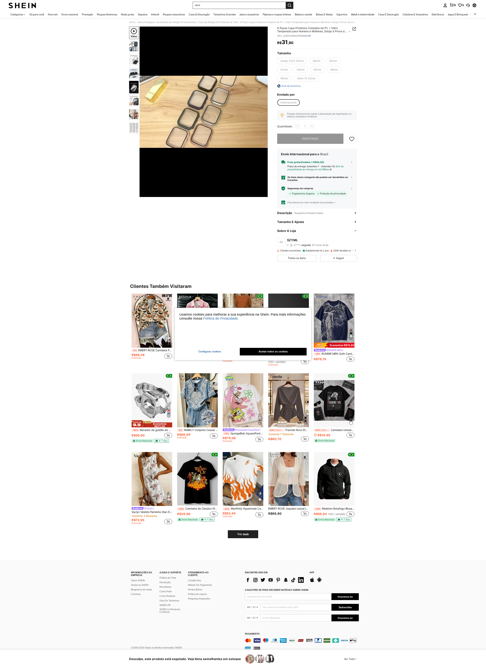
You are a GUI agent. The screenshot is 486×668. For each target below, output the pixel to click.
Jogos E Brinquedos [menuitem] (459, 14)
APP (311, 572)
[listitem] (152, 330)
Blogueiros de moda (141, 589)
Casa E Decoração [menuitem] (388, 14)
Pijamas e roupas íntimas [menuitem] (277, 14)
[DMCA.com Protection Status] (256, 648)
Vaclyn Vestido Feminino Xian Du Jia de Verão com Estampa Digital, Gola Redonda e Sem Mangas (152, 512)
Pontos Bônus (195, 589)
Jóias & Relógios (146, 22)
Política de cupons (197, 594)
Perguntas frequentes (199, 598)
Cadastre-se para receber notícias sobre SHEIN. (277, 590)
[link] (452, 5)
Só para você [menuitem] (36, 14)
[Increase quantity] (311, 126)
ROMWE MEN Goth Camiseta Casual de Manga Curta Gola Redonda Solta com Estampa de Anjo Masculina (334, 353)
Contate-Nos (194, 580)
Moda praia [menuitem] (127, 14)
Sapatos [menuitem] (142, 14)
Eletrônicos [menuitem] (438, 14)
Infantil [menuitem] (155, 14)
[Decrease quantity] (297, 126)
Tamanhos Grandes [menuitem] (224, 14)
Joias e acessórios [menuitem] (249, 14)
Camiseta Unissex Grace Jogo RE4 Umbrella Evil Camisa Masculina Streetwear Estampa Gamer (334, 430)
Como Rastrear (167, 596)
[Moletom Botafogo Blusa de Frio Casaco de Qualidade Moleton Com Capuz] (334, 479)
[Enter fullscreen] (263, 193)
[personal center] (445, 5)
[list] (275, 580)
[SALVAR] (352, 139)
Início (132, 22)
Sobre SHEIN (138, 580)
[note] (334, 345)
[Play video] (203, 111)
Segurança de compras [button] (300, 188)
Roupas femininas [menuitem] (107, 14)
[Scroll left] (470, 14)
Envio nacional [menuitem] (70, 14)
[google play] (319, 581)
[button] (468, 5)
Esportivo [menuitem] (342, 14)
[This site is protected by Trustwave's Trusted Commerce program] (248, 648)
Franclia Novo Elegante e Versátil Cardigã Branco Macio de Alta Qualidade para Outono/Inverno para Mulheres (289, 430)
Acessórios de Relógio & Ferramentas (176, 22)
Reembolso (165, 587)
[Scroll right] (475, 14)
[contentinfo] (302, 640)
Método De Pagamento (200, 585)
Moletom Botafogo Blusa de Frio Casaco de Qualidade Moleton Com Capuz (334, 508)
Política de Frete (167, 578)
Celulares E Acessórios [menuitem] (415, 14)
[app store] (312, 581)
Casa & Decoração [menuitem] (199, 14)
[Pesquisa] (289, 5)
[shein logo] (22, 5)
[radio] (292, 61)
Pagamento (252, 634)
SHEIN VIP (165, 605)
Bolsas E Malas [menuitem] (324, 14)
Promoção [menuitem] (87, 14)
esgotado (310, 138)
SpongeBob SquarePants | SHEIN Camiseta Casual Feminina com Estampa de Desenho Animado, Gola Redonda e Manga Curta (243, 433)
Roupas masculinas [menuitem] (174, 14)
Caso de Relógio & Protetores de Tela (218, 22)
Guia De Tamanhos (169, 600)
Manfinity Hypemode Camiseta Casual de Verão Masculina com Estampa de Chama (243, 508)
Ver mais (243, 534)
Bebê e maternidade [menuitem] (362, 14)
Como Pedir (165, 591)
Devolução (165, 582)
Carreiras (136, 594)
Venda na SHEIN (139, 585)
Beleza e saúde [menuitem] (303, 14)
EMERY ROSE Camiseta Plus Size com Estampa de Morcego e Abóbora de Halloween (152, 350)
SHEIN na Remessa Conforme (169, 610)
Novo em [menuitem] (53, 14)
